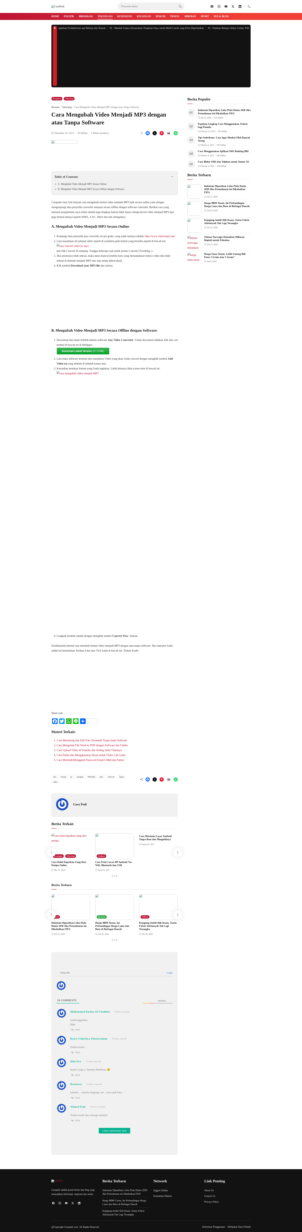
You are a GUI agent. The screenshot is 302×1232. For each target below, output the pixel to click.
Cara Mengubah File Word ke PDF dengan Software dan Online (92, 745)
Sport (205, 16)
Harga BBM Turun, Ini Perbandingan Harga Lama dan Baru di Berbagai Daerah (112, 926)
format (63, 777)
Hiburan (190, 16)
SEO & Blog (221, 16)
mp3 (101, 777)
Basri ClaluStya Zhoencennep (88, 1038)
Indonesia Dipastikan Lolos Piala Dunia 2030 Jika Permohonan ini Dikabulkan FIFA (69, 926)
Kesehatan (124, 16)
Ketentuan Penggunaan (213, 1227)
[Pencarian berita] (180, 6)
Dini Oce (75, 1061)
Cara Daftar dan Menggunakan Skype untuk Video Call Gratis (91, 755)
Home (55, 16)
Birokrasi (86, 16)
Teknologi (105, 16)
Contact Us (209, 1196)
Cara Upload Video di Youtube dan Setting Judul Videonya (89, 750)
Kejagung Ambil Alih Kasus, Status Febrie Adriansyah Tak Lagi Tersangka (158, 926)
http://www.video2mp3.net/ (160, 236)
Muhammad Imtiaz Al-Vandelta (90, 1011)
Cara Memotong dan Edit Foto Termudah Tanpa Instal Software (92, 740)
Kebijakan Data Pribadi (239, 1227)
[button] (249, 6)
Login (169, 972)
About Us (209, 1190)
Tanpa (121, 777)
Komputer (57, 98)
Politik (69, 16)
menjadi (80, 777)
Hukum (160, 16)
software (111, 777)
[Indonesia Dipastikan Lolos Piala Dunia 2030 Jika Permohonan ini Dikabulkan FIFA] (70, 917)
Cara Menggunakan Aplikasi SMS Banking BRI (223, 151)
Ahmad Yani (77, 1106)
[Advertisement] (153, 59)
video (55, 782)
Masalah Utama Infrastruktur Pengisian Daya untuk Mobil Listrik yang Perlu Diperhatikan (148, 28)
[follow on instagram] (219, 6)
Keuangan (144, 16)
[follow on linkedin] (240, 6)
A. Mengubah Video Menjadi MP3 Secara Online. (82, 184)
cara (54, 777)
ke (71, 777)
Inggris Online (160, 1190)
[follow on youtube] (226, 6)
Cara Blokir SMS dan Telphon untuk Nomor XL (223, 161)
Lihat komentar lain (114, 1130)
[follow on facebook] (212, 6)
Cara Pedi (80, 804)
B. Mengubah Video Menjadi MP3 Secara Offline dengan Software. (91, 189)
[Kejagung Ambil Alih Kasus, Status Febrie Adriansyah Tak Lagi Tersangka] (158, 917)
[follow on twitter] (233, 6)
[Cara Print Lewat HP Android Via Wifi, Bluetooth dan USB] (114, 856)
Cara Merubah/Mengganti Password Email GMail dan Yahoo (90, 759)
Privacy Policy (211, 1201)
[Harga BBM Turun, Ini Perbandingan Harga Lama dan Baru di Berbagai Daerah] (114, 917)
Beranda (55, 107)
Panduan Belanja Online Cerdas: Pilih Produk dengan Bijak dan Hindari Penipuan (242, 28)
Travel (175, 16)
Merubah (91, 777)
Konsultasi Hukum (162, 1196)
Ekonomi (101, 917)
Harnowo (76, 1084)
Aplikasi (101, 856)
